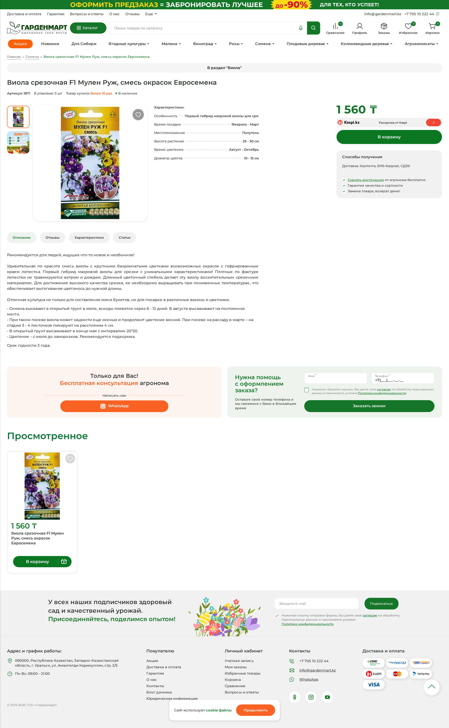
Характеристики (89, 237)
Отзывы (132, 14)
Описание (22, 237)
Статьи (124, 237)
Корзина (233, 679)
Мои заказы (236, 667)
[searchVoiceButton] (300, 28)
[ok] (294, 697)
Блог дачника (159, 692)
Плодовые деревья (306, 44)
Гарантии (55, 14)
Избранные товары (243, 673)
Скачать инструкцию (366, 180)
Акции (152, 660)
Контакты (155, 686)
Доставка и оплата (24, 14)
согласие (384, 389)
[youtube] (327, 697)
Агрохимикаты (420, 44)
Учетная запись (239, 660)
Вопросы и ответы (87, 14)
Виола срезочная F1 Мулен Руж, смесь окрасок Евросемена (37, 538)
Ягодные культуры (127, 44)
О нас (114, 14)
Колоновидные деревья (365, 44)
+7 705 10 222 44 (314, 661)
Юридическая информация (172, 698)
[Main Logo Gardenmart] (37, 28)
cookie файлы (219, 710)
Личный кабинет (244, 651)
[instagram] (311, 697)
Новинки (50, 44)
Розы (234, 44)
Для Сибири (84, 44)
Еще (149, 14)
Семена (263, 44)
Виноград (203, 44)
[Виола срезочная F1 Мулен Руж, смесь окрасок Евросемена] (42, 486)
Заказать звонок (369, 406)
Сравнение (235, 686)
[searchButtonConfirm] (313, 28)
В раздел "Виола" (224, 68)
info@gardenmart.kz (317, 670)
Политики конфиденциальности (382, 393)
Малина (169, 44)
